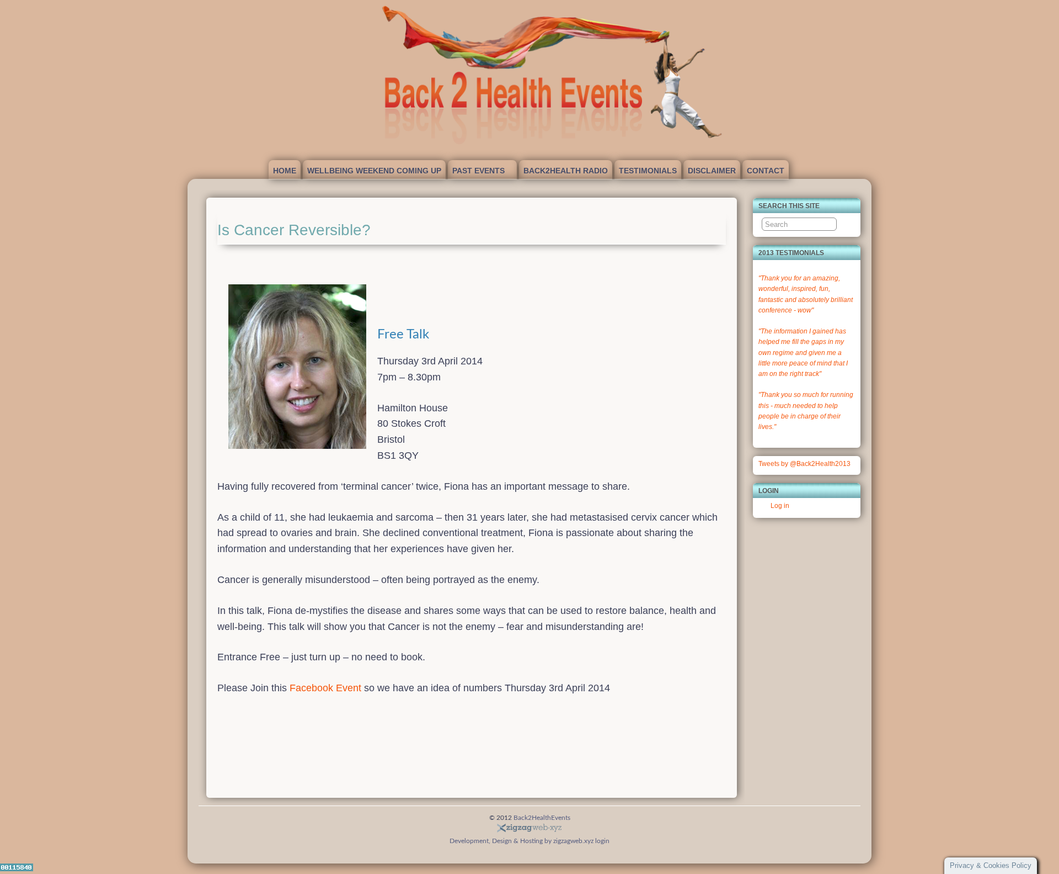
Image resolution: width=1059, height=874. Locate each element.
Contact (765, 170)
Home (284, 170)
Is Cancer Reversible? (294, 230)
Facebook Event (325, 687)
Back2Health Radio (565, 170)
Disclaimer (712, 170)
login (602, 841)
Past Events (478, 170)
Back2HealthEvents (542, 817)
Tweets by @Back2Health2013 (804, 464)
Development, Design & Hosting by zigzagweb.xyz (521, 841)
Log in (780, 506)
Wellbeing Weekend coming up (374, 170)
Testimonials (648, 170)
